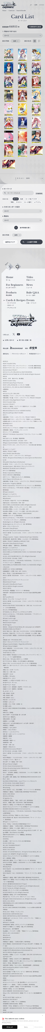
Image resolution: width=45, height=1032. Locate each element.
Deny (26, 1027)
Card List (11, 10)
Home (4, 10)
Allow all (10, 1027)
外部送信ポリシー (35, 354)
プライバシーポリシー (19, 354)
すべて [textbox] (6, 35)
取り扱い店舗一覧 (25, 340)
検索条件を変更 (36, 27)
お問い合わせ (9, 340)
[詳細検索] (39, 193)
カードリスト (11, 303)
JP (31, 5)
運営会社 (6, 354)
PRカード (10, 305)
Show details (38, 1027)
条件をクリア (10, 242)
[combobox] (22, 35)
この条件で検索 (32, 242)
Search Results (21, 10)
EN (36, 5)
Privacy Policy (6, 1022)
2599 (28, 178)
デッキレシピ (11, 308)
